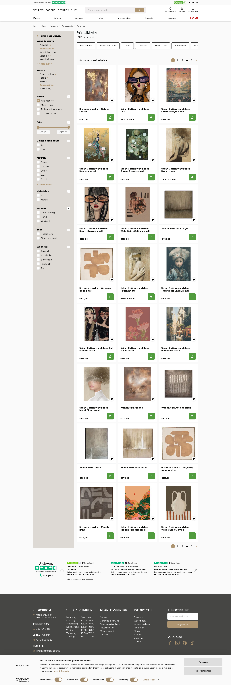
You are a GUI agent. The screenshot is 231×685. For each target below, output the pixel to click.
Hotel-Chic (46, 255)
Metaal (44, 199)
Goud (44, 179)
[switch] (84, 680)
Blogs (137, 631)
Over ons (138, 617)
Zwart (44, 171)
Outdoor (57, 18)
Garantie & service (109, 621)
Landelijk (46, 264)
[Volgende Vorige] (196, 60)
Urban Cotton (48, 113)
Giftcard (104, 634)
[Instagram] (177, 642)
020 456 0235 (42, 629)
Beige (44, 162)
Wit (43, 175)
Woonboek (140, 621)
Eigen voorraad (49, 238)
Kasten (43, 81)
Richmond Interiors (51, 109)
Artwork (44, 45)
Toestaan (203, 662)
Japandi (45, 251)
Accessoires (46, 85)
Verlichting (45, 88)
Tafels (43, 78)
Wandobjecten (48, 52)
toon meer (45, 64)
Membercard (107, 631)
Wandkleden (47, 48)
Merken (100, 18)
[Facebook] (169, 642)
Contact (104, 617)
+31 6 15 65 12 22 (44, 640)
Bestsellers (47, 234)
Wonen (36, 18)
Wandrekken (47, 59)
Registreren (183, 624)
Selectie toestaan (203, 671)
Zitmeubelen (47, 74)
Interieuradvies (124, 18)
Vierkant (45, 221)
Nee (43, 149)
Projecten (149, 18)
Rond (44, 217)
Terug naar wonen (50, 36)
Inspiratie (172, 18)
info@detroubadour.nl (48, 651)
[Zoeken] (139, 10)
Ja (42, 145)
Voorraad (79, 18)
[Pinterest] (184, 642)
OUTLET (194, 18)
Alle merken (47, 100)
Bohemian (46, 259)
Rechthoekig (48, 212)
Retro (44, 268)
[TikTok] (192, 642)
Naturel (45, 166)
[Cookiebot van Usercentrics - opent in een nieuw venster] (22, 680)
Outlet (137, 641)
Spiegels (44, 56)
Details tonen (149, 680)
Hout (44, 195)
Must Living (47, 105)
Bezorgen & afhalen (110, 624)
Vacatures (139, 638)
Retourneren (107, 627)
